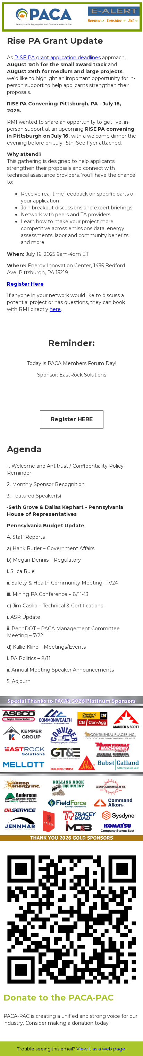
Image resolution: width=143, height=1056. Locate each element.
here (55, 309)
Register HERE (72, 419)
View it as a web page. (101, 1048)
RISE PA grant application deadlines (57, 57)
